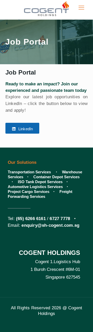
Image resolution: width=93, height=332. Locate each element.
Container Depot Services (56, 177)
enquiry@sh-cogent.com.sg (50, 225)
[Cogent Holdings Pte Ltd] (46, 7)
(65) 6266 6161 (31, 218)
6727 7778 (60, 218)
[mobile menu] (81, 7)
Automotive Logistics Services (35, 186)
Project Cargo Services (28, 191)
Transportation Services (30, 172)
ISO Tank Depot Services (40, 182)
